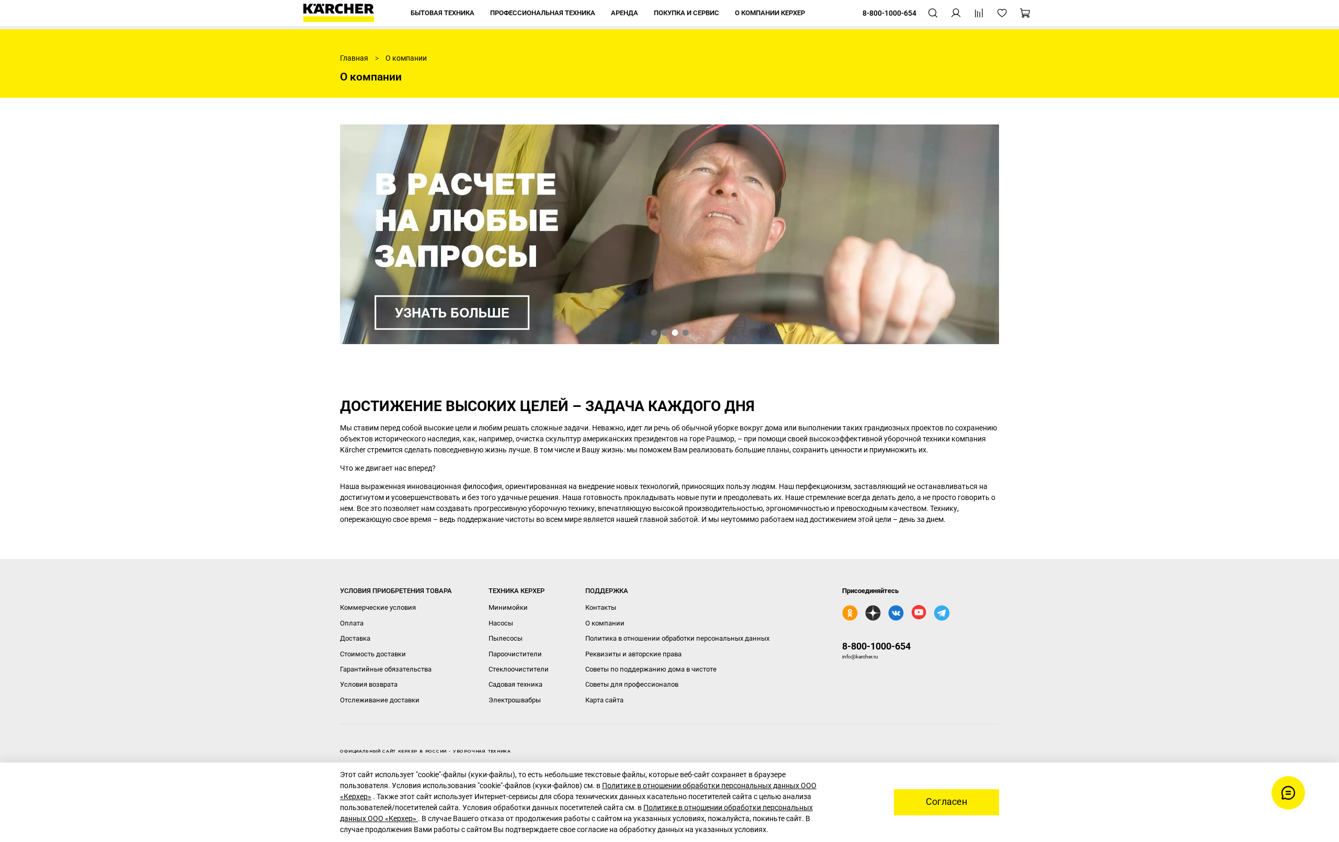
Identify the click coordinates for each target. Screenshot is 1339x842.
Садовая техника (515, 684)
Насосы (501, 623)
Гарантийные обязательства (386, 669)
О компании (605, 623)
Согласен (946, 802)
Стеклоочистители (519, 669)
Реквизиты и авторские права (633, 654)
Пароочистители (515, 654)
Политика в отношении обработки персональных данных (677, 638)
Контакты (600, 607)
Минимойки (508, 607)
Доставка (355, 638)
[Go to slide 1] (654, 332)
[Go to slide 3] (675, 332)
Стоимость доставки (373, 654)
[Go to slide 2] (664, 332)
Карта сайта (604, 700)
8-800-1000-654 (876, 646)
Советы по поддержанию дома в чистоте (651, 669)
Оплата (352, 623)
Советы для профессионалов (631, 684)
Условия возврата (369, 684)
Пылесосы (506, 638)
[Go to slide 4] (685, 332)
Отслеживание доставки (379, 700)
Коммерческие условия (378, 607)
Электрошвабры (515, 700)
